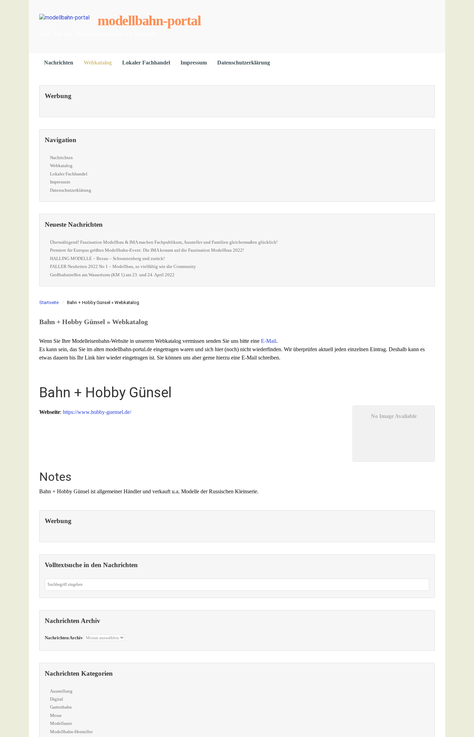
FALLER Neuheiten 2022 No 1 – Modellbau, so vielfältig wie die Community (123, 266)
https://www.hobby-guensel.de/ (97, 412)
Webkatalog (98, 63)
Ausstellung (61, 691)
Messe (56, 715)
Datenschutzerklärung (243, 63)
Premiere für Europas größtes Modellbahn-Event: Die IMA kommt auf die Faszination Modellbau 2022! (147, 250)
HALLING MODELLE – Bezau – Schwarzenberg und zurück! (107, 258)
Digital (56, 699)
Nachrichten (58, 63)
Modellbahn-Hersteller (71, 731)
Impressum (193, 63)
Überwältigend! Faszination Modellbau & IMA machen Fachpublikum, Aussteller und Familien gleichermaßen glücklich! (164, 242)
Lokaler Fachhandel (146, 63)
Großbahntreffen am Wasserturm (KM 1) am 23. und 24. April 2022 (112, 274)
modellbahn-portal (149, 20)
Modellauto (61, 723)
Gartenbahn (61, 707)
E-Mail (268, 341)
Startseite (49, 302)
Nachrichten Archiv (64, 637)
